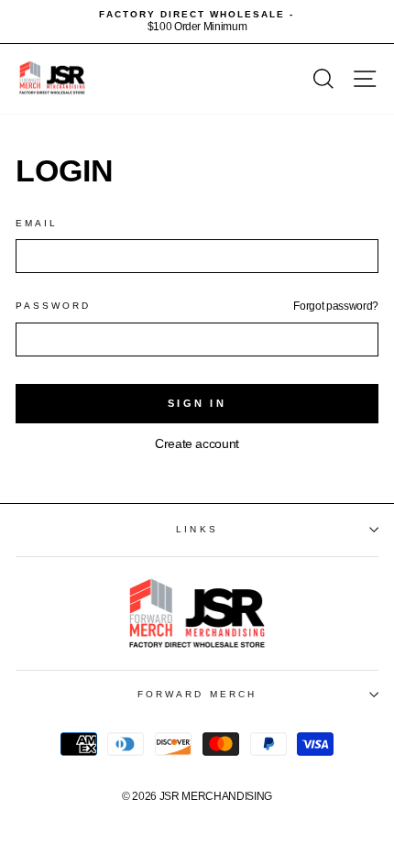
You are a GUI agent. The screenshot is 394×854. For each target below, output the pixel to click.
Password (53, 306)
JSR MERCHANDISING (215, 796)
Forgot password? (335, 306)
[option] (197, 21)
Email (37, 223)
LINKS (196, 529)
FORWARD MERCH (197, 694)
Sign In (197, 403)
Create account (197, 444)
